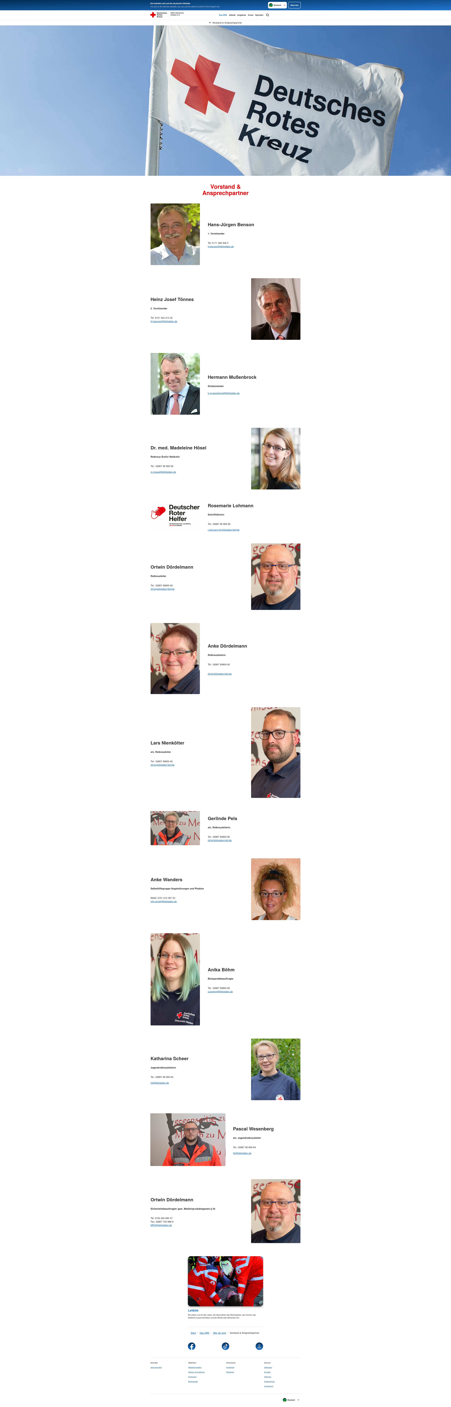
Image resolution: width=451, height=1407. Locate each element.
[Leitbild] (225, 1281)
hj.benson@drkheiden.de (221, 246)
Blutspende (193, 1381)
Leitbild (193, 1310)
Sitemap (267, 1376)
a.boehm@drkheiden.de (220, 991)
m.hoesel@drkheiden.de (163, 472)
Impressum (268, 1386)
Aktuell (232, 15)
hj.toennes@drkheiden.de (164, 321)
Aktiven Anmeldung (196, 1372)
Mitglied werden (195, 1367)
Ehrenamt (192, 1376)
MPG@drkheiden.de (161, 1225)
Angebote (241, 15)
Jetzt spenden (156, 1367)
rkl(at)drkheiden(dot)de (162, 589)
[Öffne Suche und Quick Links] (267, 15)
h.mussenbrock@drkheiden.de (224, 393)
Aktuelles (230, 1372)
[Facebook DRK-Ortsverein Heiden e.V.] (191, 1346)
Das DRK (223, 15)
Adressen (268, 1367)
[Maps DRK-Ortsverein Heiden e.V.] (259, 1346)
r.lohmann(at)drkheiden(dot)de (223, 529)
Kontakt (267, 1372)
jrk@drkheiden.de (160, 1082)
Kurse (250, 15)
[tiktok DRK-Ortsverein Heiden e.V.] (225, 1346)
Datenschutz (269, 1381)
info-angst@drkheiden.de (164, 901)
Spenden (259, 15)
